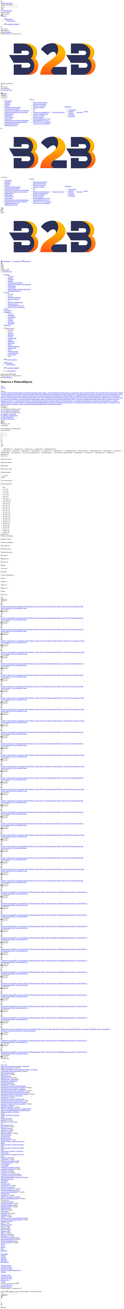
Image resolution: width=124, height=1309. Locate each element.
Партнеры (4, 1260)
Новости (3, 1255)
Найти (3, 1295)
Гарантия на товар (6, 1268)
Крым (10, 345)
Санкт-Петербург (13, 353)
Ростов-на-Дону (13, 351)
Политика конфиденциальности (11, 1270)
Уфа (9, 356)
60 (6, 1064)
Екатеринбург (12, 338)
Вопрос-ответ (5, 1280)
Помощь (3, 1272)
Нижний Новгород (14, 346)
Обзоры (3, 1281)
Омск (9, 349)
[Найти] (2, 9)
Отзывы (3, 1257)
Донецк (10, 336)
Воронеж (11, 335)
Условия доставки (6, 1267)
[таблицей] (4, 420)
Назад (11, 276)
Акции (3, 1244)
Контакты (4, 1259)
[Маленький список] (1, 422)
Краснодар (11, 343)
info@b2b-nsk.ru (7, 32)
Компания (11, 315)
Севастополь (12, 354)
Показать (3, 600)
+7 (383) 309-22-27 (7, 10)
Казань (10, 340)
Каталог (10, 278)
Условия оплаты (6, 1265)
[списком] (2, 420)
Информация (5, 1262)
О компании (4, 1254)
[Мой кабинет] (1, 211)
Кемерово (11, 341)
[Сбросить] (2, 598)
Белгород (11, 333)
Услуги (10, 296)
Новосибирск (12, 348)
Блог (2, 1249)
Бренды (3, 1247)
